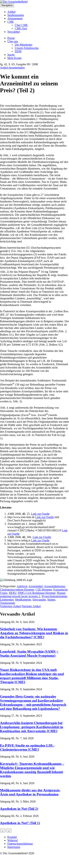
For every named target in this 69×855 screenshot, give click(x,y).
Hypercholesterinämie (54, 596)
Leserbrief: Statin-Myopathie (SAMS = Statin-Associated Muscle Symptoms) (29, 654)
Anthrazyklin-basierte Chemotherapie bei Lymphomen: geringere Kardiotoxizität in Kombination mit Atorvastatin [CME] (31, 727)
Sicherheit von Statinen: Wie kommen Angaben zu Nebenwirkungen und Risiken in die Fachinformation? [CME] (34, 633)
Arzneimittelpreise (54, 586)
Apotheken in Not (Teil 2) (19, 809)
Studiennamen (15, 15)
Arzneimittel (35, 586)
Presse (11, 38)
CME (10, 21)
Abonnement (14, 18)
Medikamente (23, 599)
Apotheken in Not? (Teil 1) (20, 823)
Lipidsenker (7, 599)
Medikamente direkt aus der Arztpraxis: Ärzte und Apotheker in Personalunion (30, 792)
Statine (51, 599)
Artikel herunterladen (12, 67)
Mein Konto (14, 58)
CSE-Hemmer (44, 589)
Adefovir (22, 586)
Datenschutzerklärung (20, 843)
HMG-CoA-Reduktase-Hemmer (36, 592)
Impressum (13, 847)
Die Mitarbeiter (23, 44)
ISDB (18, 51)
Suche (11, 54)
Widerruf (12, 840)
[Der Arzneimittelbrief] (14, 1)
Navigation (7, 5)
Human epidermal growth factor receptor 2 (33, 594)
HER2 (12, 592)
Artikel (11, 11)
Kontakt (12, 837)
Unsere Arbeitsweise (27, 48)
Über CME (21, 25)
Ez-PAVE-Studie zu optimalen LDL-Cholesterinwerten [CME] (27, 747)
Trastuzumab (7, 602)
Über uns (12, 41)
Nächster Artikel (31, 606)
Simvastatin (39, 599)
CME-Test (21, 28)
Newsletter (13, 31)
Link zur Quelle (40, 513)
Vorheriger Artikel (10, 606)
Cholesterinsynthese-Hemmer (17, 589)
